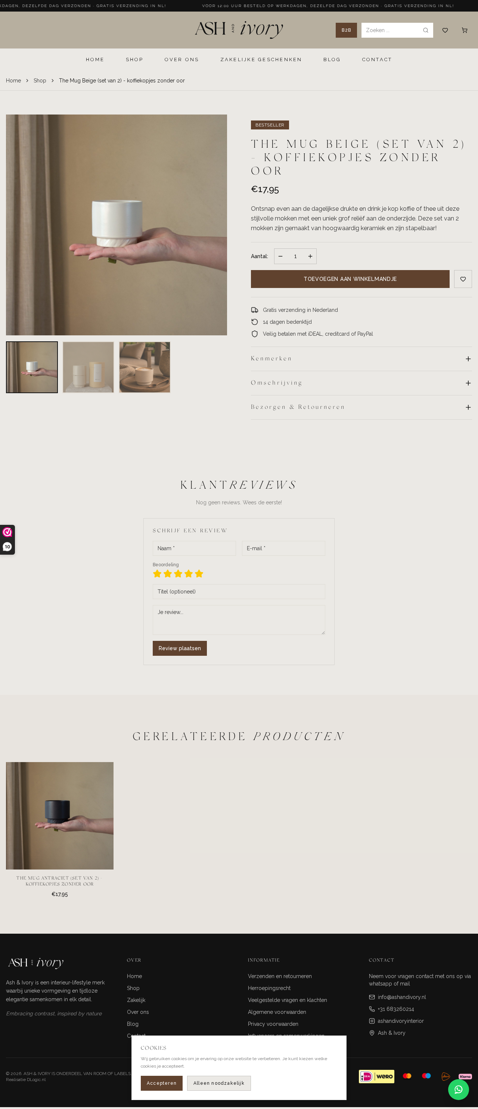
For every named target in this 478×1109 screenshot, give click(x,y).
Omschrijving (277, 383)
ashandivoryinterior (401, 1021)
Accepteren (162, 1083)
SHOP (135, 59)
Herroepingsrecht (269, 988)
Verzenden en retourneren (280, 976)
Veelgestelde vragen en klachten (287, 1000)
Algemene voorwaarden (277, 1012)
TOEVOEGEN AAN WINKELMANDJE (350, 279)
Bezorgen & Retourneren (298, 407)
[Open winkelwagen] (464, 30)
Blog (133, 1024)
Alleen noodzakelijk (219, 1083)
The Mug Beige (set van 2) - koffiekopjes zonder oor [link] (122, 81)
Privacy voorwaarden (273, 1024)
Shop (40, 81)
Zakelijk (136, 1000)
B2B (346, 30)
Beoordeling (166, 564)
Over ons (138, 1012)
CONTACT (377, 59)
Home (13, 81)
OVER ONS (182, 59)
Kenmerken (271, 359)
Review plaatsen (180, 648)
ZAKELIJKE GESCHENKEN (261, 59)
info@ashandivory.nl (402, 997)
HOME (95, 59)
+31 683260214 (396, 1009)
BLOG (332, 59)
